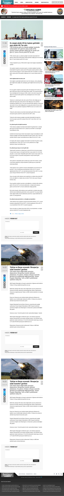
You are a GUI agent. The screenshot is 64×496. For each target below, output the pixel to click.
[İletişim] (59, 2)
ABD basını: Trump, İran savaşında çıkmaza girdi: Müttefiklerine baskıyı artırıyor (30, 488)
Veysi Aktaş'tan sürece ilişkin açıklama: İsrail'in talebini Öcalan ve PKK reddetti (31, 491)
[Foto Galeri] (57, 2)
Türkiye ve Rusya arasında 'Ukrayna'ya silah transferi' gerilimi (51, 486)
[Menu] (53, 2)
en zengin (19, 213)
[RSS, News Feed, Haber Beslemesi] (59, 474)
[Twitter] (5, 54)
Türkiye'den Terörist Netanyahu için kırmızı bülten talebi (52, 488)
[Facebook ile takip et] (54, 474)
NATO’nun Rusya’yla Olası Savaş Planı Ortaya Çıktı (31, 489)
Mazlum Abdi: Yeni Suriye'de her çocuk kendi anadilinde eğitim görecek (31, 485)
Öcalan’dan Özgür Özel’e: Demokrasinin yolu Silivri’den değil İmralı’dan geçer (51, 491)
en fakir (22, 213)
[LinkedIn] (5, 56)
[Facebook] (5, 51)
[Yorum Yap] (5, 63)
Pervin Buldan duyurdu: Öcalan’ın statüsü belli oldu (10, 489)
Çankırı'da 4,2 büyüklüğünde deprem (49, 485)
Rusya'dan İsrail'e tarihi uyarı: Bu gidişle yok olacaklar (10, 491)
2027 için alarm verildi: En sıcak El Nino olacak (9, 488)
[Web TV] (55, 2)
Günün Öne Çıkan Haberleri (6, 481)
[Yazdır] (5, 61)
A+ (41, 43)
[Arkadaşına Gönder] (5, 58)
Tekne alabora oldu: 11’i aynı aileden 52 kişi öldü (14, 6)
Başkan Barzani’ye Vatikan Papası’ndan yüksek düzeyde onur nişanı (10, 486)
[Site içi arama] (62, 2)
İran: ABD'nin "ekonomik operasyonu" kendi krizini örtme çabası (51, 489)
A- (41, 45)
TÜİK (16, 213)
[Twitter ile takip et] (56, 474)
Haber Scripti (38, 477)
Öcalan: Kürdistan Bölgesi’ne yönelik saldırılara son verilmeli (10, 485)
